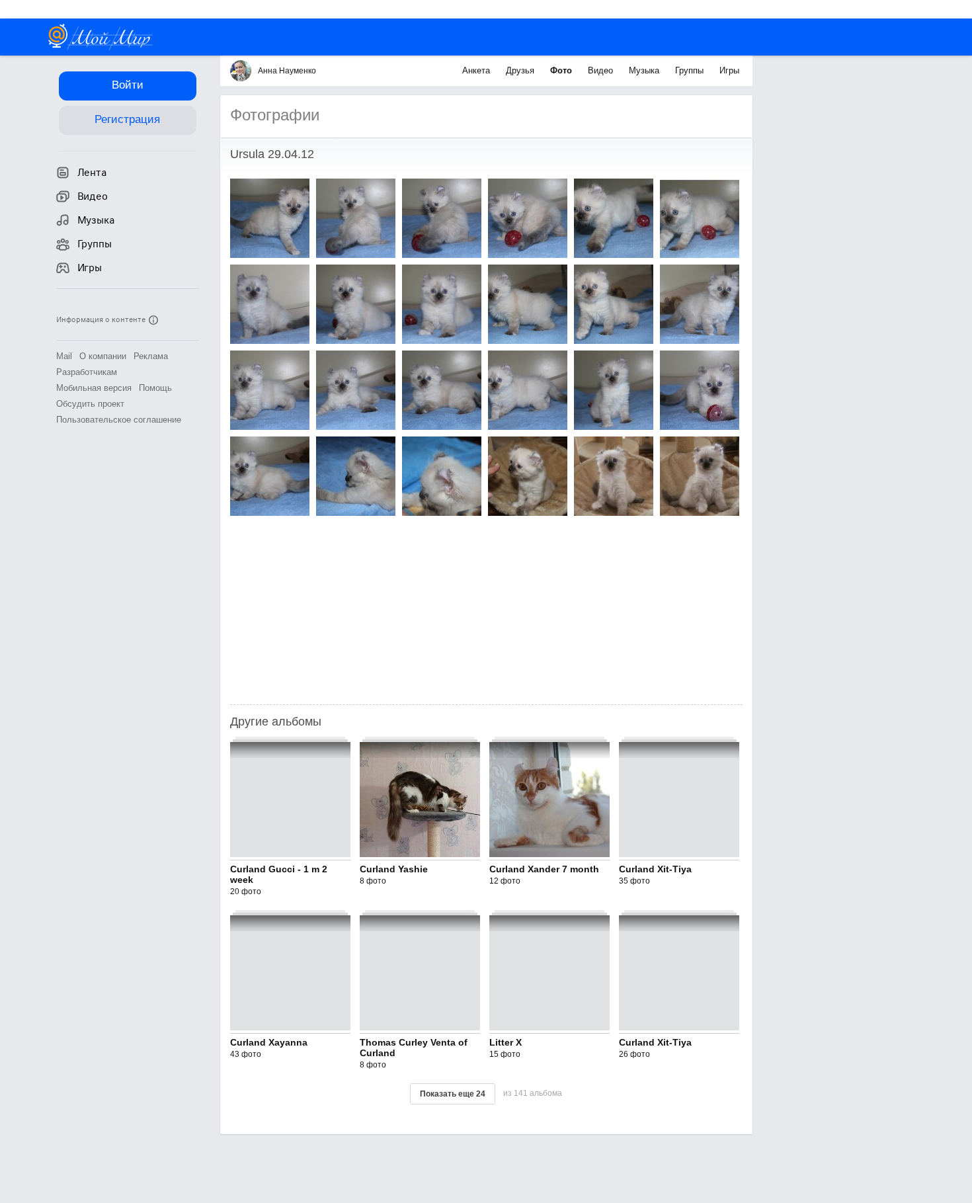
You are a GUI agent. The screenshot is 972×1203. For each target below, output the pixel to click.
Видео (602, 70)
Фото (562, 70)
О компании (102, 356)
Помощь (155, 388)
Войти (127, 85)
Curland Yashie (394, 869)
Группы (690, 70)
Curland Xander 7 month (544, 869)
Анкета (477, 70)
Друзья (521, 70)
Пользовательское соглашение (118, 420)
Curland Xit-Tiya (655, 869)
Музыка (645, 70)
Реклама (151, 356)
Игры (729, 70)
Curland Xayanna (268, 1042)
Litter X (505, 1042)
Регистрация (127, 119)
